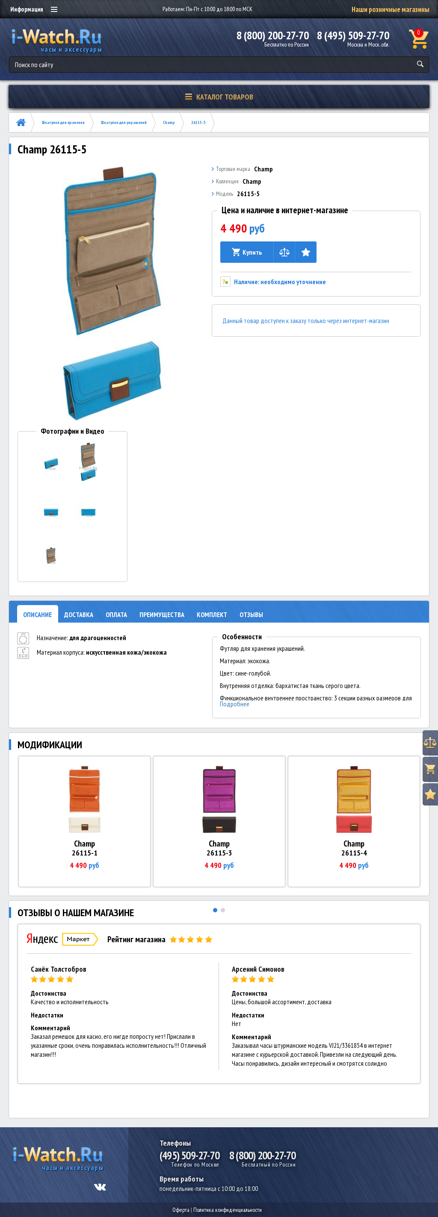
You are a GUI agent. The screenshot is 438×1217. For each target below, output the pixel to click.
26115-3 (219, 853)
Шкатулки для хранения (63, 122)
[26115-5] (112, 294)
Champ (169, 122)
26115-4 (354, 853)
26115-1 (85, 853)
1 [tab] (215, 910)
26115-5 (198, 122)
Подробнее (234, 704)
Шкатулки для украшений (124, 122)
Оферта (180, 1210)
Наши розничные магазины (390, 9)
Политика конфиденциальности (227, 1210)
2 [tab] (223, 910)
